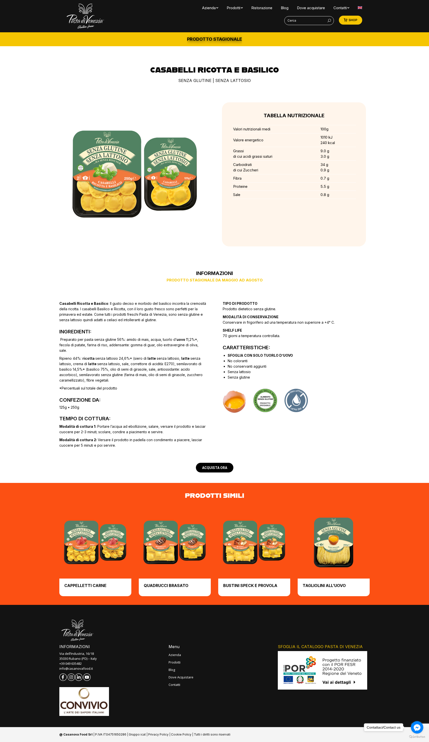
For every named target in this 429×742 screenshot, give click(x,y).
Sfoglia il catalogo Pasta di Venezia (320, 646)
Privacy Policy (158, 734)
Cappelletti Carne (85, 585)
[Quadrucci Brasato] (175, 543)
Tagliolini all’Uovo (324, 585)
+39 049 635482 (70, 663)
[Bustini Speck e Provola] (254, 543)
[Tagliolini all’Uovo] (334, 543)
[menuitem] (209, 7)
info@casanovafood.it (76, 668)
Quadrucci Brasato (166, 585)
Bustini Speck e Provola (250, 585)
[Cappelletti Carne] (95, 543)
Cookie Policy (181, 734)
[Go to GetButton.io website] (417, 737)
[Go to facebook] (417, 727)
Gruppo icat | (138, 734)
